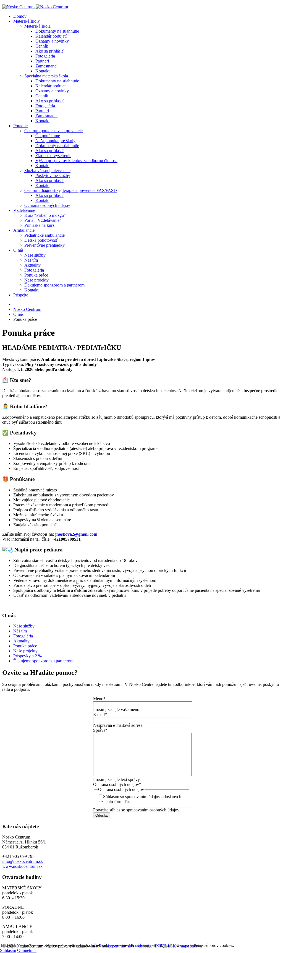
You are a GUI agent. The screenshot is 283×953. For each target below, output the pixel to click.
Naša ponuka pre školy (55, 140)
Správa (100, 730)
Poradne (20, 125)
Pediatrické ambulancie (44, 235)
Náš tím (31, 260)
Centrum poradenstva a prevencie (53, 130)
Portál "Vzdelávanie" (42, 220)
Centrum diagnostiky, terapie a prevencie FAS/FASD (70, 190)
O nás (18, 250)
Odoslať (101, 815)
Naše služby (35, 255)
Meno (99, 698)
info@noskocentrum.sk (22, 861)
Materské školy (26, 21)
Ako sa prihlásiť (49, 51)
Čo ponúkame (47, 135)
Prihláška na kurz (39, 225)
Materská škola (37, 26)
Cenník (41, 46)
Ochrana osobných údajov (47, 205)
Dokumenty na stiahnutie (57, 31)
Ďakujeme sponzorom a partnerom (54, 285)
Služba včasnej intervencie (47, 170)
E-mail (100, 714)
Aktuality (32, 265)
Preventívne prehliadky (44, 245)
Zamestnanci (46, 66)
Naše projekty (36, 280)
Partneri (42, 61)
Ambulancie (24, 230)
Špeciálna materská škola (46, 76)
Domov (20, 16)
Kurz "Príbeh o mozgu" (45, 215)
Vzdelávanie (24, 210)
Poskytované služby (52, 175)
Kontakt (42, 71)
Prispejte (20, 295)
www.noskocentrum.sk (22, 866)
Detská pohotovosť (41, 240)
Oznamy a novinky (52, 41)
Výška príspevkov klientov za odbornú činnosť (76, 160)
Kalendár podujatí (51, 36)
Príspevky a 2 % (27, 655)
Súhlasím (8, 950)
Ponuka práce (36, 275)
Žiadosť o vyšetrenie (53, 155)
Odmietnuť (26, 950)
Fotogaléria (45, 56)
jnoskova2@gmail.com (76, 534)
